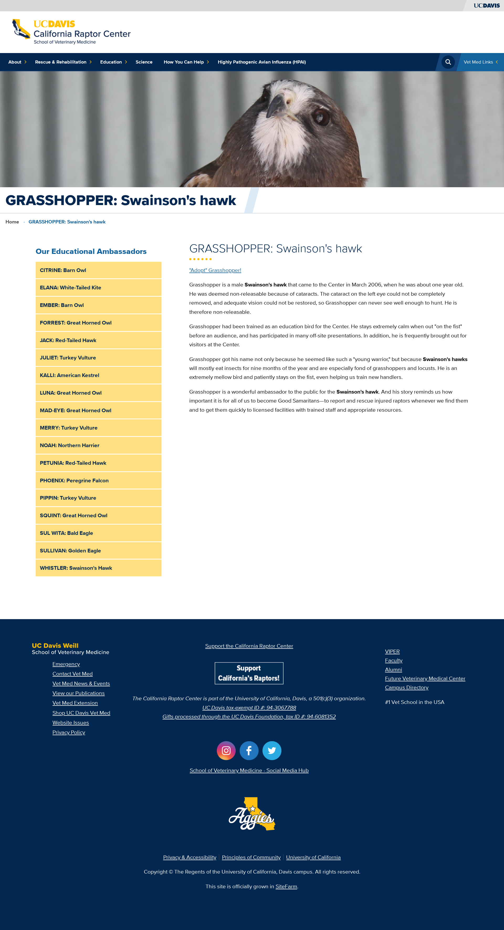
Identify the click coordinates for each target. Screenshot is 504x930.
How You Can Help (184, 62)
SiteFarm (286, 886)
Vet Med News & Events (81, 683)
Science (144, 62)
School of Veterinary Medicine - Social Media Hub (249, 770)
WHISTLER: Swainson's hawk (76, 568)
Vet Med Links (478, 62)
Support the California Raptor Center (249, 646)
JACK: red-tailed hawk (68, 340)
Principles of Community (251, 857)
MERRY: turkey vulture (69, 428)
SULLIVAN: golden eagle (70, 550)
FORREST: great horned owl (76, 322)
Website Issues (70, 722)
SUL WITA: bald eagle (66, 533)
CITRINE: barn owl (63, 270)
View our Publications (78, 693)
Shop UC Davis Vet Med (81, 713)
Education (111, 62)
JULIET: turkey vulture (68, 357)
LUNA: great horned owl (71, 393)
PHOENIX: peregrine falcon (74, 480)
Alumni (393, 669)
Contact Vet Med (72, 674)
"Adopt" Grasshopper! (215, 270)
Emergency (66, 664)
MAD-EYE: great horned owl (75, 410)
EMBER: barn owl (62, 305)
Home (12, 221)
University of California (313, 857)
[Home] (71, 31)
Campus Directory (406, 687)
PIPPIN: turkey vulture (68, 498)
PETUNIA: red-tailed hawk (73, 463)
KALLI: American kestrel (69, 375)
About (14, 62)
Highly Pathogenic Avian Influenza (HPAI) (262, 62)
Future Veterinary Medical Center (425, 678)
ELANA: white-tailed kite (70, 287)
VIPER (392, 651)
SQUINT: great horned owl (73, 515)
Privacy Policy (68, 732)
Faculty (393, 660)
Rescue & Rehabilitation (60, 62)
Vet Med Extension (75, 703)
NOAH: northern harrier (69, 445)
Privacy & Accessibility (189, 857)
